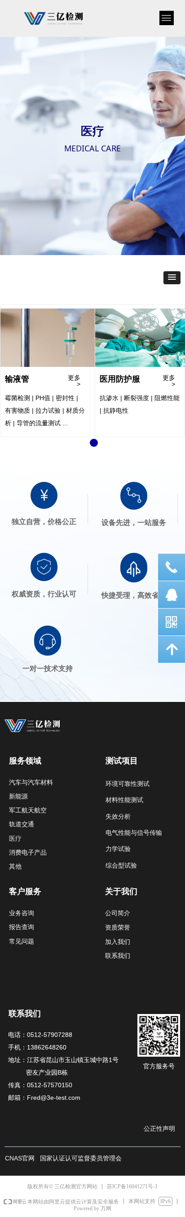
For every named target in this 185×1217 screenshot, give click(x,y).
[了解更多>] (61, 338)
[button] (172, 277)
